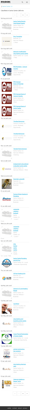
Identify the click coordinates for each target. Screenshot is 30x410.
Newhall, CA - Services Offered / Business (18, 183)
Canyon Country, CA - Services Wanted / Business (19, 307)
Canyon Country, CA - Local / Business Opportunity (19, 72)
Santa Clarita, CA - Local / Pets (20, 56)
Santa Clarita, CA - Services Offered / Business (18, 27)
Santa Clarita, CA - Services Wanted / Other (18, 100)
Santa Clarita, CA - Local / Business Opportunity (20, 263)
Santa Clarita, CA (7, 6)
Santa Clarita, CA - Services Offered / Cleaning (18, 153)
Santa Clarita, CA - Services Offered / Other (20, 169)
